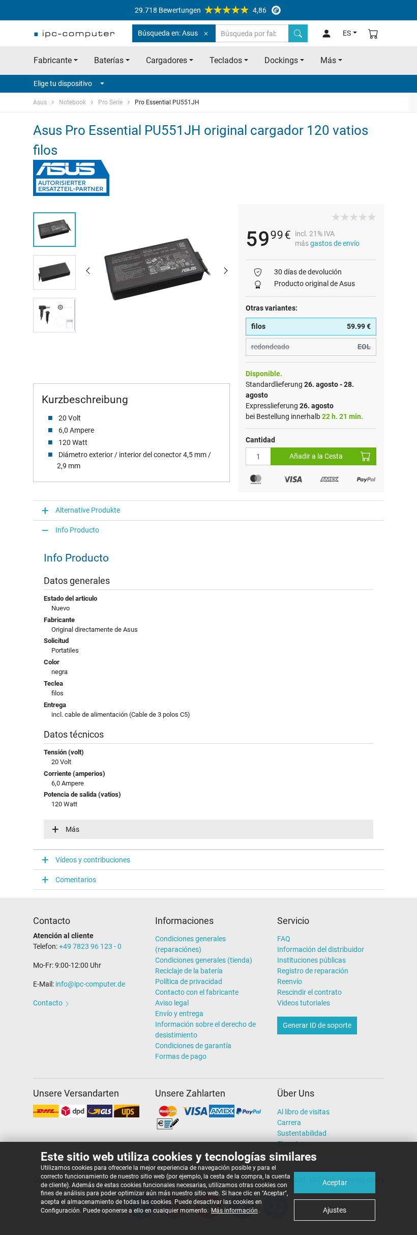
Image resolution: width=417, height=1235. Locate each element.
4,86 (200, 10)
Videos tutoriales (303, 1003)
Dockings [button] (281, 60)
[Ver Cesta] (373, 33)
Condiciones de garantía (193, 1046)
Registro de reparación (312, 971)
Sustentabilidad (301, 1133)
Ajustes (334, 1210)
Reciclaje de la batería (189, 971)
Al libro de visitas (303, 1112)
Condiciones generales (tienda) (203, 960)
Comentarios (75, 880)
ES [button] (347, 33)
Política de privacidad (188, 981)
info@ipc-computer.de (90, 984)
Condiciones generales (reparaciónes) (190, 944)
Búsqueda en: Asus (168, 33)
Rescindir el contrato (309, 992)
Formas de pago (180, 1056)
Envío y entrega (179, 1013)
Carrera (289, 1122)
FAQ (283, 939)
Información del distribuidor (320, 949)
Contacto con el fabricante (197, 992)
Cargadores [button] (166, 60)
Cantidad (260, 440)
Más (72, 829)
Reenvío (289, 981)
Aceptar (334, 1182)
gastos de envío (335, 243)
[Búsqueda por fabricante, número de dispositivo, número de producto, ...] (298, 33)
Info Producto (77, 530)
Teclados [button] (226, 60)
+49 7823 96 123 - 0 (90, 946)
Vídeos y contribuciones (92, 860)
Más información (234, 1210)
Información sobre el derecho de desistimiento (205, 1029)
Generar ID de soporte (317, 1025)
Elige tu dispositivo (63, 83)
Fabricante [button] (53, 60)
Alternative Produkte (87, 510)
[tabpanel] (157, 270)
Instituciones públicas (311, 960)
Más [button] (328, 60)
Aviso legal (172, 1003)
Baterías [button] (109, 60)
